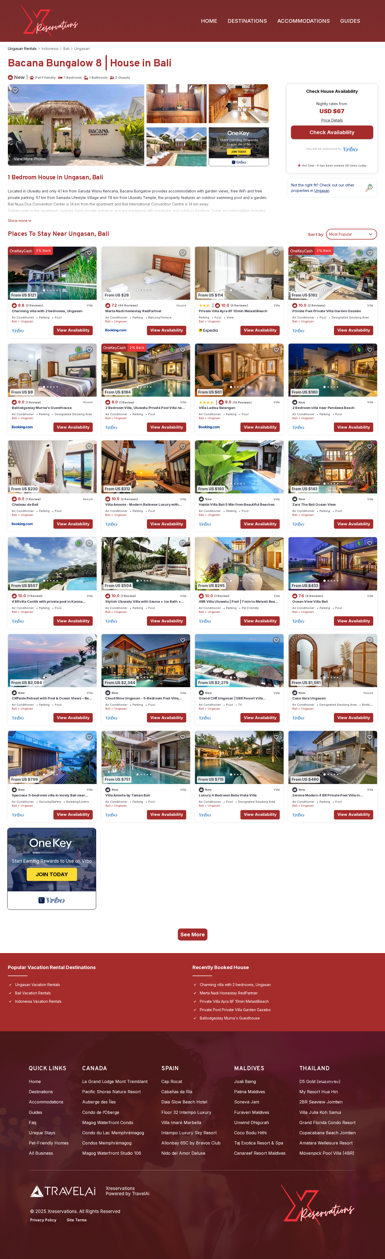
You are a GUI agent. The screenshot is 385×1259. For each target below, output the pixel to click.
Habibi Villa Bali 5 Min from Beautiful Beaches (237, 504)
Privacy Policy (43, 1220)
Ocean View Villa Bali (310, 601)
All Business (41, 1153)
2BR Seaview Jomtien (321, 1101)
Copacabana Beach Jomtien (327, 1132)
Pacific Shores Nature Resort (111, 1091)
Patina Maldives (249, 1091)
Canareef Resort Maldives (259, 1153)
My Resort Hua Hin (318, 1091)
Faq (32, 1122)
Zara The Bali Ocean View (314, 504)
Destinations (247, 21)
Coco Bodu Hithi (250, 1132)
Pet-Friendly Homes (49, 1143)
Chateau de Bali (25, 504)
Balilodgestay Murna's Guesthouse (42, 408)
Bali (66, 48)
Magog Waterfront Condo (107, 1122)
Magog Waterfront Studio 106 (111, 1153)
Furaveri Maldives (251, 1112)
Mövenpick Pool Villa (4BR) (326, 1153)
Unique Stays (42, 1132)
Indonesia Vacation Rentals (38, 1001)
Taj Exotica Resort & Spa (258, 1143)
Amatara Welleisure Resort (326, 1143)
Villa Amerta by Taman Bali (127, 795)
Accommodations (303, 21)
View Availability (73, 330)
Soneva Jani (246, 1101)
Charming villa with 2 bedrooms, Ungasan (47, 311)
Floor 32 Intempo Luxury (186, 1112)
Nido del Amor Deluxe (183, 1153)
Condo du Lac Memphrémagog (113, 1132)
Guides (350, 21)
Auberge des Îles (99, 1101)
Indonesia (50, 48)
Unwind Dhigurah (251, 1122)
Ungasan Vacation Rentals (37, 984)
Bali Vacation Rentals (33, 993)
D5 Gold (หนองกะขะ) (319, 1081)
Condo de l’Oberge (100, 1112)
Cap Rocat (171, 1081)
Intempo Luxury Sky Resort (189, 1132)
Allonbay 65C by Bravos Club (191, 1143)
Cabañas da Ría (176, 1091)
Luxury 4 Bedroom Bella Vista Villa (228, 795)
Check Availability (332, 132)
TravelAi (140, 1193)
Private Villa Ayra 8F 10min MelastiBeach (233, 311)
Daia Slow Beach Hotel (184, 1101)
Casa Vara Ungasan (309, 698)
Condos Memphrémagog (106, 1143)
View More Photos (30, 159)
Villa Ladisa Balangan (217, 408)
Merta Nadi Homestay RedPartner (133, 311)
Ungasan (82, 48)
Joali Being (245, 1081)
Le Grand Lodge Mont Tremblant (114, 1081)
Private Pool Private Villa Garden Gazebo (326, 311)
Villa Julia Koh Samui (320, 1112)
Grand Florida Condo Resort (327, 1122)
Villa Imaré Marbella (181, 1122)
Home (209, 21)
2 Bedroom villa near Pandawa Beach (323, 408)
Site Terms (77, 1220)
